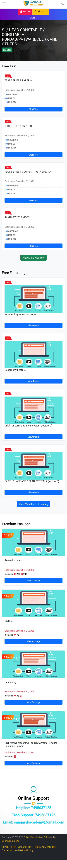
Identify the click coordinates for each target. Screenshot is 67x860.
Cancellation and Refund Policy (17, 850)
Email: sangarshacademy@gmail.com (33, 822)
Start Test (33, 109)
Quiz (32, 18)
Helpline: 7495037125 (33, 807)
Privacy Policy (9, 846)
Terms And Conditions (44, 846)
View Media (33, 325)
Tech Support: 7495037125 (33, 814)
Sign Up (42, 12)
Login (26, 12)
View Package (33, 580)
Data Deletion (24, 846)
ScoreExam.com (10, 840)
